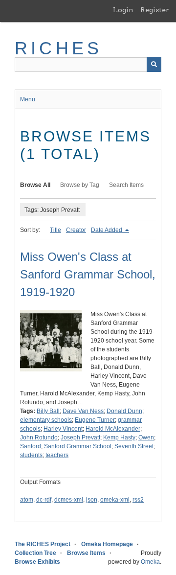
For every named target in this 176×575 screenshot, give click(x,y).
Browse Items (86, 553)
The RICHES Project (42, 544)
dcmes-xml (68, 499)
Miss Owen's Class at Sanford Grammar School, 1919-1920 (87, 274)
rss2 (138, 499)
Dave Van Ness (83, 411)
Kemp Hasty (119, 437)
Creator (76, 230)
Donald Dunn (124, 411)
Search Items (126, 185)
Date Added (107, 230)
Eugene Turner (95, 419)
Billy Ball (48, 411)
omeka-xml (115, 499)
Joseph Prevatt (80, 437)
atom (26, 499)
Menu (27, 99)
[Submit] (154, 64)
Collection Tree (35, 553)
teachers (56, 455)
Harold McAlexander (113, 428)
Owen (146, 437)
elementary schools (46, 419)
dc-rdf (43, 499)
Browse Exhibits (37, 561)
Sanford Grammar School (77, 446)
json (91, 499)
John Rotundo (39, 437)
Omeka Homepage (107, 544)
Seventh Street (134, 446)
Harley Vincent (63, 428)
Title (55, 230)
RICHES (58, 48)
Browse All (35, 185)
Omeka (150, 561)
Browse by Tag (79, 185)
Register (154, 10)
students (31, 455)
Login (123, 10)
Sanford (30, 446)
